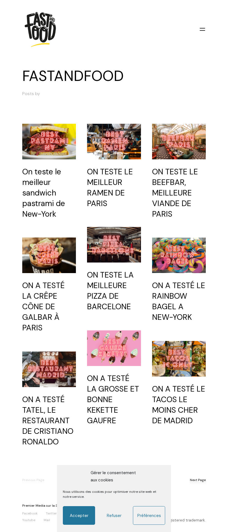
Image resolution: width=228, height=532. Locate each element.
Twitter (51, 513)
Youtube (28, 520)
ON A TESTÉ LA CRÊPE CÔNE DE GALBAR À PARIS (43, 306)
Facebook (30, 513)
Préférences (149, 515)
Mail (47, 520)
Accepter (79, 515)
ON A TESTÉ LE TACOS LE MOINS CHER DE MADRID (178, 405)
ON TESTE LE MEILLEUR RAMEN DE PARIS (110, 188)
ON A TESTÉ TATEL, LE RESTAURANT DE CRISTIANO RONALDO (47, 420)
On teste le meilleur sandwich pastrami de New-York (43, 193)
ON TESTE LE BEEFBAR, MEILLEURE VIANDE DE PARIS (175, 193)
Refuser (114, 515)
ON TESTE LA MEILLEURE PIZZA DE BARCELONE (110, 291)
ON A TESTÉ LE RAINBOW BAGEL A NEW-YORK (178, 301)
